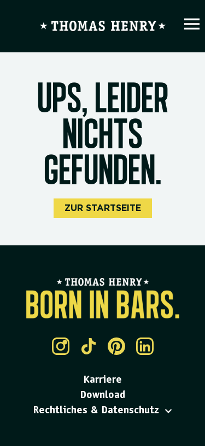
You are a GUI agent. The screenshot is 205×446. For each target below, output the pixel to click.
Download (102, 395)
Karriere (102, 380)
